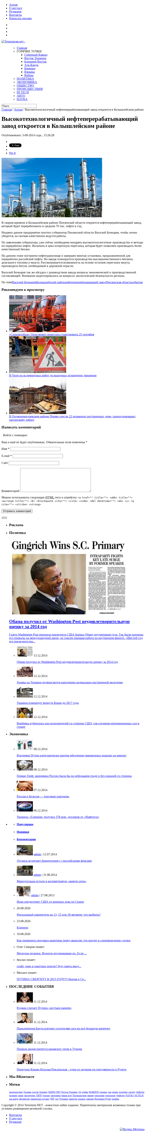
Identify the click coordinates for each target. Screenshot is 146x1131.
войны (85, 1092)
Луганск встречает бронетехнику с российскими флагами (54, 860)
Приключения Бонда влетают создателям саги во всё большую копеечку (63, 1028)
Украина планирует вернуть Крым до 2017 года (48, 702)
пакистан (73, 1099)
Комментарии (26, 839)
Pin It (12, 153)
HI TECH (23, 92)
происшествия (16, 1092)
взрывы (103, 1092)
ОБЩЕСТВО (25, 85)
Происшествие (79, 1095)
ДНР (52, 1099)
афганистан (24, 1099)
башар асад (66, 1095)
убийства (140, 1092)
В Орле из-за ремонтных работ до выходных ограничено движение (53, 375)
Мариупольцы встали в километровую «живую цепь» (51, 881)
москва (46, 1095)
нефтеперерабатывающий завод (85, 282)
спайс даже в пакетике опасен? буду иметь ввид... (49, 966)
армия (115, 1092)
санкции (90, 1099)
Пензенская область (119, 282)
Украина (27, 1092)
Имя (5, 448)
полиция (13, 1095)
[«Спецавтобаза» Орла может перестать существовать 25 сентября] (37, 331)
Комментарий (10, 491)
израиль (81, 1099)
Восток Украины (35, 58)
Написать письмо (20, 18)
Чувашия (63, 1099)
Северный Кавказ (35, 54)
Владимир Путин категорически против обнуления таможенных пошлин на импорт (71, 755)
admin (37, 854)
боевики (43, 1092)
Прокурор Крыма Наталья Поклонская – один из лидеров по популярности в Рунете (71, 1069)
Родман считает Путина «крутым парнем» (44, 1008)
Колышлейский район (50, 282)
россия (35, 1092)
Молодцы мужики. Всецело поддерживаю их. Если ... (52, 953)
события (137, 282)
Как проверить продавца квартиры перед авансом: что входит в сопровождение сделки (73, 940)
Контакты (15, 15)
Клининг (23, 927)
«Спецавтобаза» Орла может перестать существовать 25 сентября (51, 334)
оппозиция (99, 1095)
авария (90, 1095)
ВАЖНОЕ (94, 1092)
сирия (20, 1095)
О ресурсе (15, 8)
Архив (13, 4)
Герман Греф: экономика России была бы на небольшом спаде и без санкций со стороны (74, 776)
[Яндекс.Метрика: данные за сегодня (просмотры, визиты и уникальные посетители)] (132, 1129)
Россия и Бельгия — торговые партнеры (43, 796)
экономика (56, 1095)
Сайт (5, 462)
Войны (28, 75)
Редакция (15, 11)
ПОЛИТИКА (25, 78)
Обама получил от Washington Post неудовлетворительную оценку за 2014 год (67, 661)
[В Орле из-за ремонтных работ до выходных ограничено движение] (37, 372)
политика (123, 1092)
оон (57, 1099)
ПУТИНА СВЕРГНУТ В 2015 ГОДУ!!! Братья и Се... (51, 979)
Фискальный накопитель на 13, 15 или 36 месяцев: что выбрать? (59, 914)
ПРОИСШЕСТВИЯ (30, 89)
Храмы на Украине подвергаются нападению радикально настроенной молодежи (70, 682)
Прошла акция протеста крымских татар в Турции (49, 1049)
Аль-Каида (31, 65)
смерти (131, 1092)
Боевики (29, 68)
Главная (22, 48)
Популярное (25, 824)
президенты (29, 1095)
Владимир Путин (102, 1099)
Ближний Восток (35, 61)
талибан (115, 1099)
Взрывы (29, 71)
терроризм (110, 1095)
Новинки (23, 831)
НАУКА (22, 99)
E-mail (7, 455)
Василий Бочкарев (24, 282)
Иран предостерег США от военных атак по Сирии (50, 901)
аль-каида (13, 1099)
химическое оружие (39, 1099)
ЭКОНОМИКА (27, 82)
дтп (79, 1092)
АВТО (21, 95)
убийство (120, 1095)
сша (109, 1092)
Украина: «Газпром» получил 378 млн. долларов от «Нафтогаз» (58, 817)
